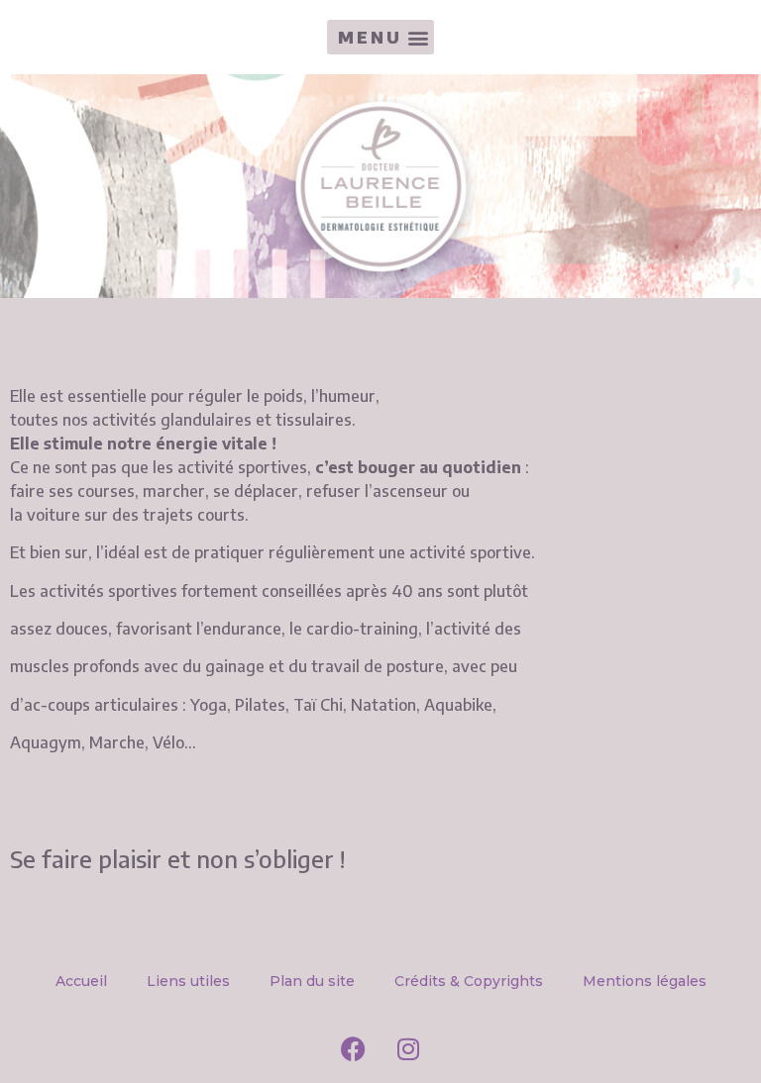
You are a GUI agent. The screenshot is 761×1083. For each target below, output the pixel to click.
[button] (380, 37)
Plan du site (312, 981)
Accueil (81, 981)
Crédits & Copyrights (468, 981)
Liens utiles (188, 981)
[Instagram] (408, 1048)
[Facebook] (354, 1048)
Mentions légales (645, 981)
